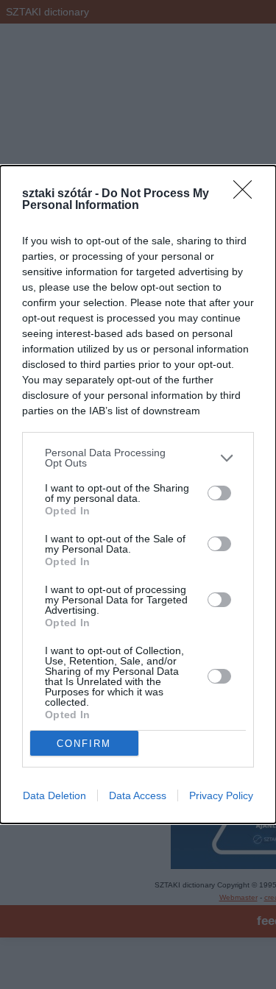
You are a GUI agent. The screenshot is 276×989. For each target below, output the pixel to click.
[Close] (247, 194)
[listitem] (138, 457)
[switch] (219, 493)
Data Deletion (54, 795)
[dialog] (138, 494)
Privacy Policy (221, 795)
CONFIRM (84, 743)
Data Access (137, 795)
